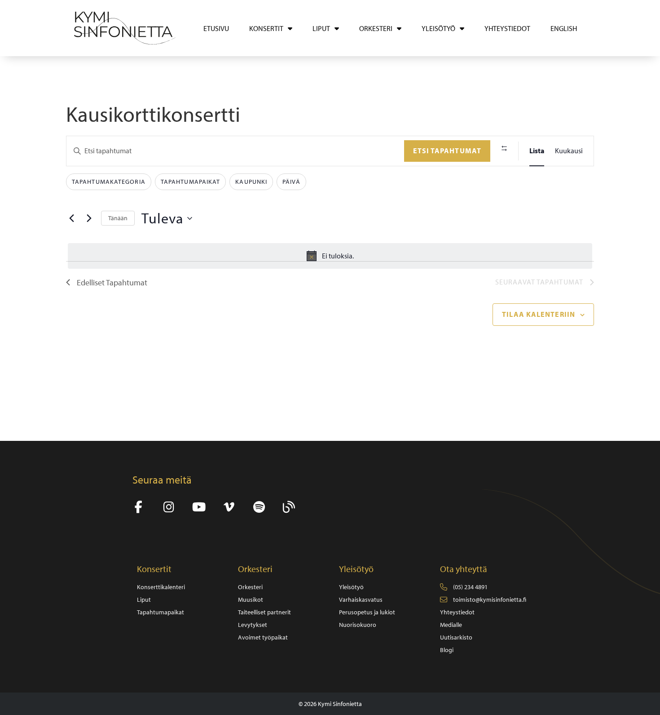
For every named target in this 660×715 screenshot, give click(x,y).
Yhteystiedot (507, 28)
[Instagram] (169, 507)
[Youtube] (199, 507)
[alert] (330, 256)
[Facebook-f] (138, 507)
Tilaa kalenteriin (538, 314)
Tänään (118, 218)
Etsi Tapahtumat (447, 150)
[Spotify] (259, 507)
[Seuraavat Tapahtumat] (89, 218)
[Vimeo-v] (229, 507)
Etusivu (216, 28)
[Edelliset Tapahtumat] (71, 218)
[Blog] (289, 507)
